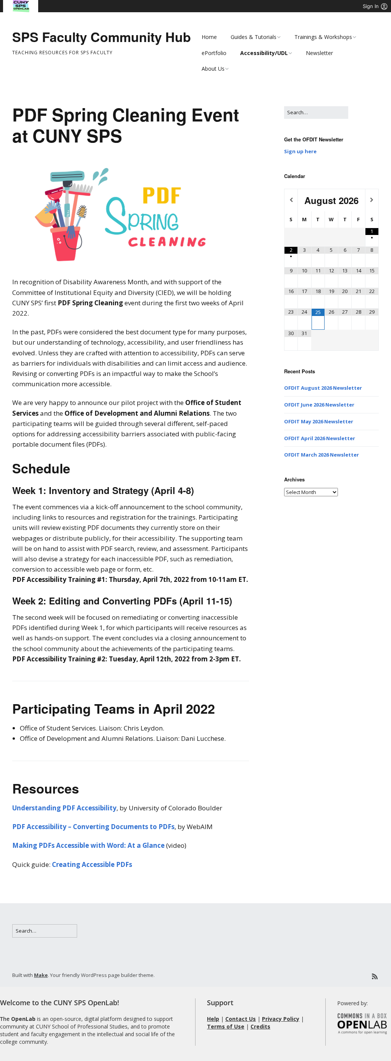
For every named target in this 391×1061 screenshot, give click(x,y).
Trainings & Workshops (323, 36)
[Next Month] (371, 200)
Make (41, 975)
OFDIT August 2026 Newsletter (323, 387)
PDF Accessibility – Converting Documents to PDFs (93, 826)
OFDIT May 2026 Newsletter (318, 421)
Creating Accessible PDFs (92, 864)
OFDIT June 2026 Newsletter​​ (319, 404)
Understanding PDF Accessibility (64, 807)
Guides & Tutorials (253, 36)
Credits (260, 1026)
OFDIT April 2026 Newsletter (319, 438)
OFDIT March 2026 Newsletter (321, 454)
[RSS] (375, 976)
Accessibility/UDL (264, 53)
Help (213, 1018)
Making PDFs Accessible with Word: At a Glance (88, 845)
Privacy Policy (280, 1018)
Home (209, 36)
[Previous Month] (290, 200)
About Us (213, 68)
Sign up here (300, 151)
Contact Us (240, 1018)
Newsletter (319, 53)
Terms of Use (225, 1026)
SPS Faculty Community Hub (101, 37)
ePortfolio (214, 53)
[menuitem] (20, 6)
